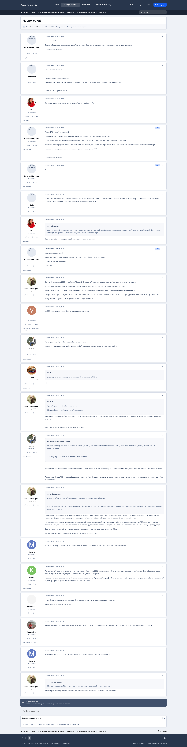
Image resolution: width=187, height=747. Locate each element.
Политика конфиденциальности (38, 743)
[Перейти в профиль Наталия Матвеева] (24, 27)
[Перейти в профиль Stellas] (31, 341)
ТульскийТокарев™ (31, 289)
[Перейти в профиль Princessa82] (31, 599)
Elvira (32, 377)
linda (32, 205)
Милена (32, 552)
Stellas (31, 348)
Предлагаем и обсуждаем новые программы (72, 27)
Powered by (157, 743)
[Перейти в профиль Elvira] (31, 370)
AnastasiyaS (31, 632)
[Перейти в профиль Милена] (31, 544)
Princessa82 (31, 607)
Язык (23, 743)
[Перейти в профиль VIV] (31, 310)
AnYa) (32, 110)
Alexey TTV (32, 76)
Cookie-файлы (66, 743)
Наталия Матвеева (36, 27)
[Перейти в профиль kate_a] (31, 570)
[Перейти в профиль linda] (31, 197)
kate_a (31, 578)
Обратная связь (55, 743)
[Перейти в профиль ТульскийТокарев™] (31, 281)
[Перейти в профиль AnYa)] (31, 102)
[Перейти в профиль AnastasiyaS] (31, 624)
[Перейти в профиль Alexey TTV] (31, 69)
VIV (31, 318)
